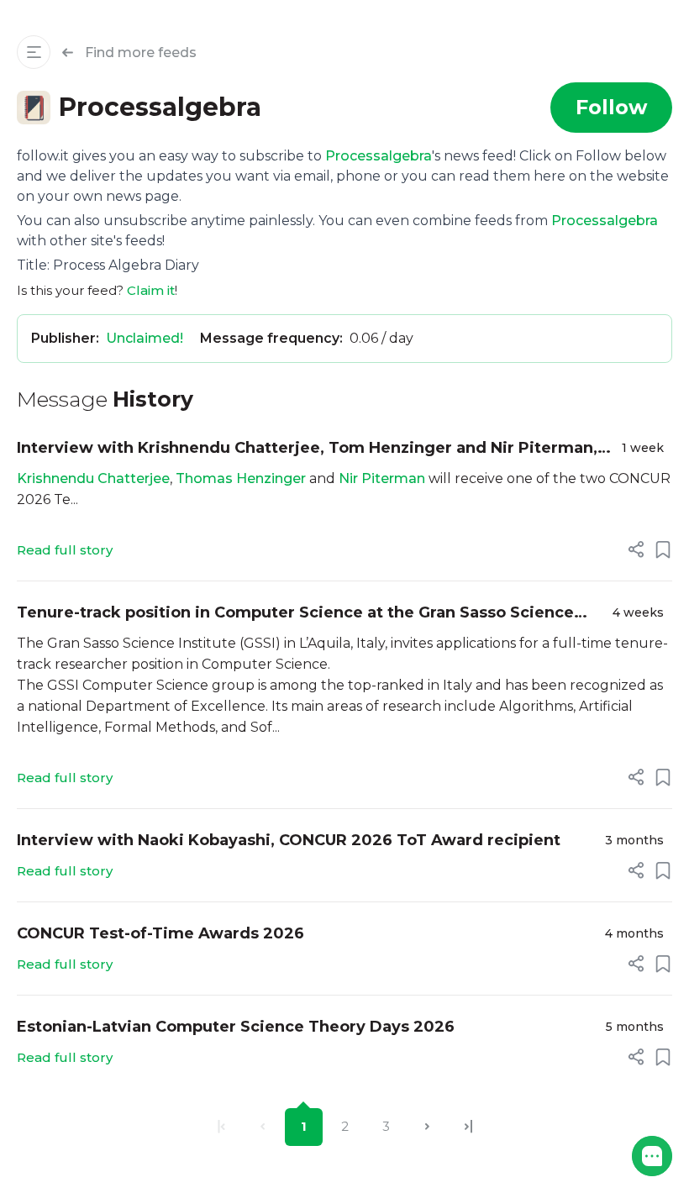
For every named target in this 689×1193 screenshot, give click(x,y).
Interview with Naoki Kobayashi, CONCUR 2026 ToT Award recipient (288, 840)
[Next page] (427, 1127)
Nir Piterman (382, 478)
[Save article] (663, 549)
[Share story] (636, 549)
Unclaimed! (144, 338)
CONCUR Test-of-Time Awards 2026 (160, 933)
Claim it (151, 290)
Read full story (65, 550)
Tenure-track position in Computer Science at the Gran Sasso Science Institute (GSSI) (295, 613)
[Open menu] (33, 52)
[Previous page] (262, 1127)
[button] (652, 1156)
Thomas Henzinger (242, 478)
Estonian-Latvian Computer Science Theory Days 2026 (236, 1026)
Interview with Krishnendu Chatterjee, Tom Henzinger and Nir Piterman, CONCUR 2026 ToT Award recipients (307, 449)
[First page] (221, 1127)
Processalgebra (378, 156)
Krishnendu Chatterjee (93, 478)
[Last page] (468, 1127)
